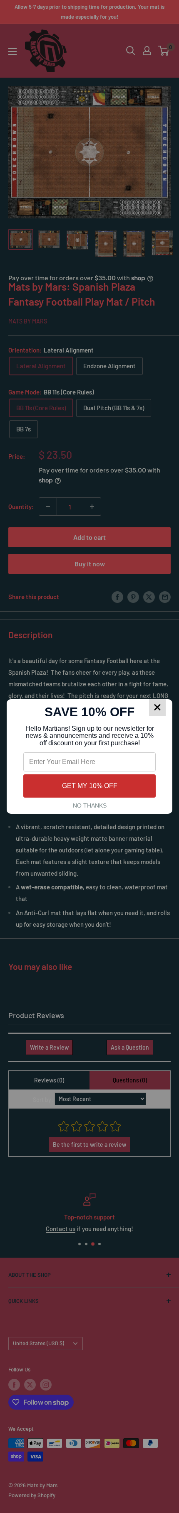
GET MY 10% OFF (89, 785)
